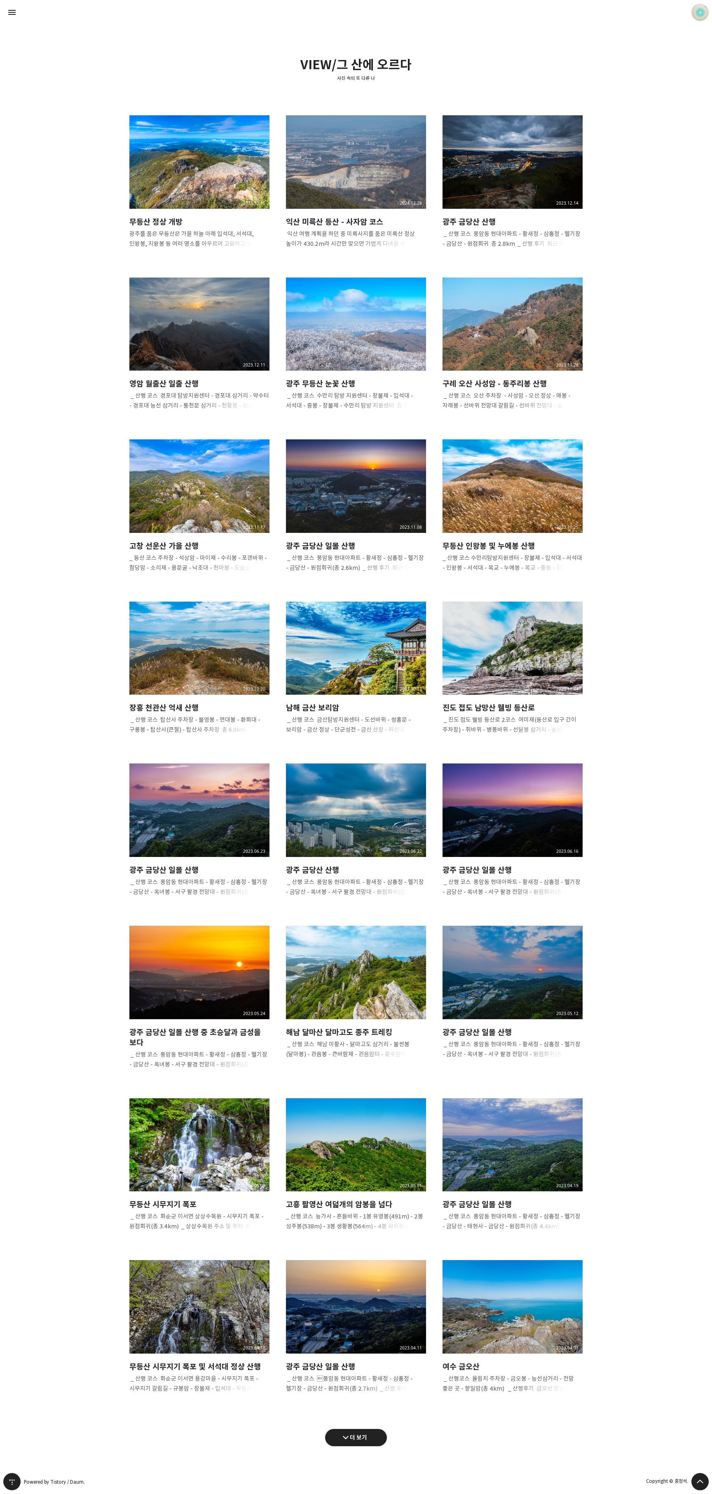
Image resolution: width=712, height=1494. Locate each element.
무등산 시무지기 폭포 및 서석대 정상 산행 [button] (199, 1333)
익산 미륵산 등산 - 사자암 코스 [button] (356, 188)
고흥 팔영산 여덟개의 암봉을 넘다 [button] (356, 1171)
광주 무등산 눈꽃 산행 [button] (356, 350)
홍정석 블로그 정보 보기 (700, 12)
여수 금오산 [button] (512, 1333)
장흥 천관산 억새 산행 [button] (199, 674)
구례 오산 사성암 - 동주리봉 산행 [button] (512, 350)
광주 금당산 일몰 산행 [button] (356, 512)
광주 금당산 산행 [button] (512, 188)
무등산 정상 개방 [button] (199, 188)
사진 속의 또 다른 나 (356, 78)
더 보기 (358, 1437)
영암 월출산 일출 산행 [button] (199, 350)
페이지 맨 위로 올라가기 (700, 1482)
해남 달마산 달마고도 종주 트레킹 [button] (356, 998)
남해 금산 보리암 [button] (356, 674)
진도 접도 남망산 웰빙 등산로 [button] (512, 674)
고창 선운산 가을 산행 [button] (199, 512)
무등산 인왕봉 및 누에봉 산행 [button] (512, 512)
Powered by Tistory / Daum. (54, 1482)
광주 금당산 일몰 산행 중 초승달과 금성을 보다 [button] (199, 1003)
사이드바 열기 (12, 12)
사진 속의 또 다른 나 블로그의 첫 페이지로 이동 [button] (356, 12)
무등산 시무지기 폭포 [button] (199, 1171)
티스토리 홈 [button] (12, 1482)
